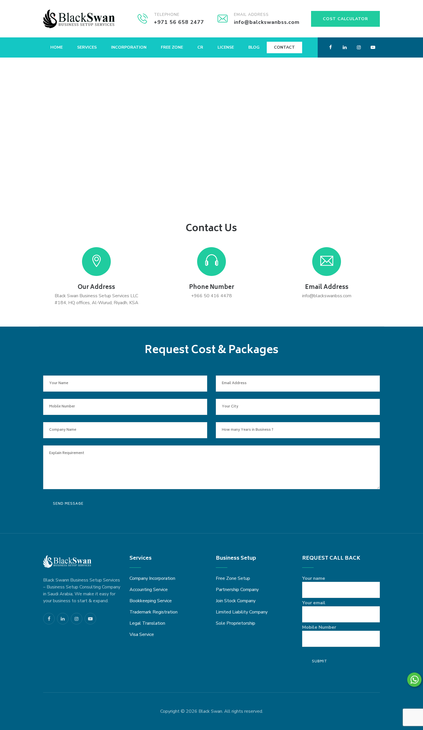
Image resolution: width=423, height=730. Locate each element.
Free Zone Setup (233, 578)
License (226, 47)
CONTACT (284, 47)
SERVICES (87, 47)
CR (200, 47)
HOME (56, 47)
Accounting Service (148, 589)
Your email (313, 603)
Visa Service (141, 634)
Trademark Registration (153, 612)
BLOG (254, 47)
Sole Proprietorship (235, 623)
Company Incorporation (152, 578)
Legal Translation (147, 623)
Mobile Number (319, 627)
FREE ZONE (172, 47)
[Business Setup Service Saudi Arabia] (79, 18)
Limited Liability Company (242, 612)
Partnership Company (237, 589)
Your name (313, 578)
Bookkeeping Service (150, 601)
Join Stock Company (236, 601)
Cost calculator (345, 19)
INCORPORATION (128, 47)
